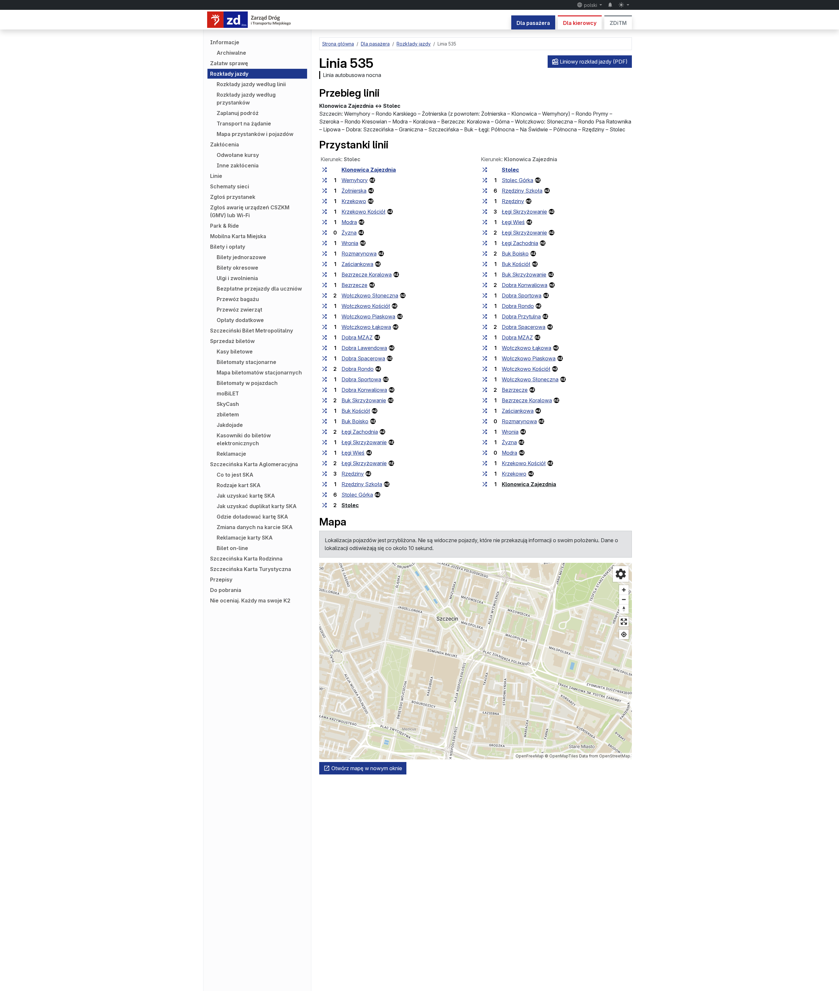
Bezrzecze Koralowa (366, 274)
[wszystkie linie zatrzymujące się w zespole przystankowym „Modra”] (324, 222)
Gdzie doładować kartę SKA (252, 516)
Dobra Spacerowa (363, 358)
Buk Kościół (355, 411)
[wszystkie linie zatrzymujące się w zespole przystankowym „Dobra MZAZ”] (324, 337)
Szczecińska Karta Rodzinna (246, 558)
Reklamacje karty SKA (245, 537)
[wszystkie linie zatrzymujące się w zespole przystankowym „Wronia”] (324, 243)
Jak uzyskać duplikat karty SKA (257, 506)
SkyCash (228, 404)
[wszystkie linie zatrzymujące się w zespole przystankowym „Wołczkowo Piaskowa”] (324, 316)
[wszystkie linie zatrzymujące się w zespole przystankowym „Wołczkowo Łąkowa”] (324, 327)
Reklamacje (231, 453)
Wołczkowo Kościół (365, 306)
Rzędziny (352, 473)
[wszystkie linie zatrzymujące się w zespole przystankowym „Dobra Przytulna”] (484, 316)
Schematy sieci (229, 186)
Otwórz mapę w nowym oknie (366, 768)
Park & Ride (224, 225)
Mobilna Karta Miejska (238, 236)
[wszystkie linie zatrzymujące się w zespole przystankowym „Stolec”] (324, 505)
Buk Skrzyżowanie (363, 400)
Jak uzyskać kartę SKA (246, 495)
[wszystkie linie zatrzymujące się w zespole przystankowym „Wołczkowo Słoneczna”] (324, 295)
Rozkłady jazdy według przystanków (246, 98)
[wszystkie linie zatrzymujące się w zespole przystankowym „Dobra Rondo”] (324, 369)
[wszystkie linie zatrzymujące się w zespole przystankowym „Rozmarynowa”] (324, 253)
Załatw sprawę (229, 63)
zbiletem (228, 414)
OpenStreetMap (614, 755)
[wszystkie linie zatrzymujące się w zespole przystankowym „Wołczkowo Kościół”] (324, 306)
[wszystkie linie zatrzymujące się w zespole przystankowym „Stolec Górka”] (324, 494)
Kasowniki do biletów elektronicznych (244, 439)
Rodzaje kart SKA (239, 485)
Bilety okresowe (237, 267)
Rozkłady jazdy (229, 73)
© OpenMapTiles (561, 755)
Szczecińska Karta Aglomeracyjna (254, 464)
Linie (216, 176)
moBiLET (228, 393)
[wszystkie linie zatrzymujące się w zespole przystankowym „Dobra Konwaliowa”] (324, 390)
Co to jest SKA (235, 474)
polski (590, 5)
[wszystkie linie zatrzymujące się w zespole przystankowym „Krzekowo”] (324, 201)
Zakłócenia (224, 144)
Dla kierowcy (579, 23)
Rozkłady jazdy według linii (251, 84)
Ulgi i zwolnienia (237, 278)
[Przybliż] (624, 590)
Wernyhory (354, 180)
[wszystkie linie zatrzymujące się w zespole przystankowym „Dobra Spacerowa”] (324, 358)
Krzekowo (353, 201)
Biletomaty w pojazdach (247, 383)
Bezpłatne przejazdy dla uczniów (259, 288)
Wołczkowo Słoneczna (369, 295)
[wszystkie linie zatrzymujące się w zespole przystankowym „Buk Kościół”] (324, 411)
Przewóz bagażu (238, 299)
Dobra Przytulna (521, 316)
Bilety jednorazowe (241, 257)
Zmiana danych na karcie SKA (255, 527)
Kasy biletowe (235, 351)
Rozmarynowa (359, 253)
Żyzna (349, 232)
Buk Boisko (354, 421)
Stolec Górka (357, 494)
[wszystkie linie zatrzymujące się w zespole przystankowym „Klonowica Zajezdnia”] (324, 169)
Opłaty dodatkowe (240, 320)
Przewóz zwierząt (239, 309)
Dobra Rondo (357, 369)
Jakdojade (230, 425)
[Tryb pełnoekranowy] (624, 621)
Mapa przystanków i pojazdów (255, 134)
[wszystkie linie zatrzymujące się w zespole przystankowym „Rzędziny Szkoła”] (324, 484)
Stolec (350, 505)
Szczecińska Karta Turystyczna (250, 569)
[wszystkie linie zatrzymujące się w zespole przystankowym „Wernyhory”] (324, 180)
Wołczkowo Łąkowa (366, 327)
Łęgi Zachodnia (359, 432)
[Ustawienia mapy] (621, 574)
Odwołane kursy (238, 155)
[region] (475, 661)
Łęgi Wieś (352, 452)
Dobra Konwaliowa (364, 390)
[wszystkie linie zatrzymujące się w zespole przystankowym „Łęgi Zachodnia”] (324, 432)
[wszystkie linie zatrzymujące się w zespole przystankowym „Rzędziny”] (324, 473)
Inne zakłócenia (238, 165)
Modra (349, 222)
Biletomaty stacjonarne (246, 362)
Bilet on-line (232, 548)
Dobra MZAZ (357, 337)
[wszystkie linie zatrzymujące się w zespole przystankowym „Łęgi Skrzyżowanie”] (324, 442)
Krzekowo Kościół (363, 211)
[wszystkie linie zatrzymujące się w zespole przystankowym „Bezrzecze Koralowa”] (324, 274)
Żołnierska (353, 190)
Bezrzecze (354, 285)
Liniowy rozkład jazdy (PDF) (593, 61)
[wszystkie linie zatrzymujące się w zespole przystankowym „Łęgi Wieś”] (324, 452)
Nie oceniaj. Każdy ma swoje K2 (250, 600)
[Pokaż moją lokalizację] (624, 634)
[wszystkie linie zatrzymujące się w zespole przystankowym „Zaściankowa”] (324, 264)
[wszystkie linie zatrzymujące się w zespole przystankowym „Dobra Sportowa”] (324, 379)
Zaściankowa (357, 264)
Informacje (224, 42)
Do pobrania (225, 590)
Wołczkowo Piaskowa (368, 316)
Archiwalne (231, 52)
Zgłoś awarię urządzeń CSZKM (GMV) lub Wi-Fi (249, 211)
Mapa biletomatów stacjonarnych (259, 372)
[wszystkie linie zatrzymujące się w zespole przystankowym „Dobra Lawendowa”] (324, 348)
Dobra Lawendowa (364, 348)
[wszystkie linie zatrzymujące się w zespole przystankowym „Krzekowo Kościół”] (324, 211)
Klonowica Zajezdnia (368, 169)
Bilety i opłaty (227, 246)
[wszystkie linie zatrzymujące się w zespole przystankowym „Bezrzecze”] (324, 285)
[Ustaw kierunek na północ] (624, 609)
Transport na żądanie (244, 123)
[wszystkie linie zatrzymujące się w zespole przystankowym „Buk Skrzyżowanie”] (324, 400)
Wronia (349, 243)
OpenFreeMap (530, 755)
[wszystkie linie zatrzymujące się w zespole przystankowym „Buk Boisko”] (324, 421)
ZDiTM (618, 23)
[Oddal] (624, 599)
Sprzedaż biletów (232, 341)
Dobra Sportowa (361, 379)
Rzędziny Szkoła (361, 484)
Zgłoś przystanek (232, 197)
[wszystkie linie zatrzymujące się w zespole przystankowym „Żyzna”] (324, 232)
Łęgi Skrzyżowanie (364, 442)
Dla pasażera (533, 23)
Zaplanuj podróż (238, 113)
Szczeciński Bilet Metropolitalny (251, 330)
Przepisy (221, 579)
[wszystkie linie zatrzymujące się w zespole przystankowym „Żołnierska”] (324, 190)
